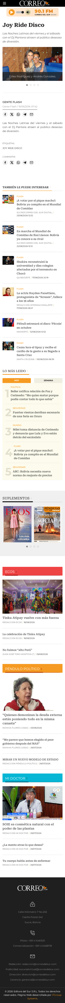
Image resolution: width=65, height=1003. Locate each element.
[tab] (27, 85)
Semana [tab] (48, 380)
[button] (32, 66)
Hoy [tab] (16, 380)
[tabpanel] (17, 524)
